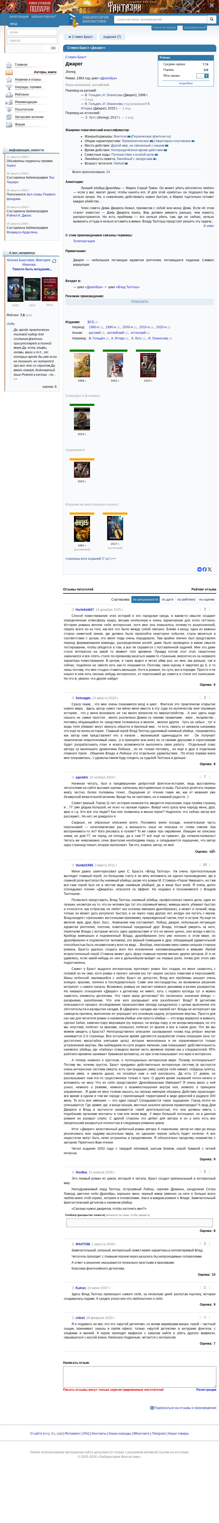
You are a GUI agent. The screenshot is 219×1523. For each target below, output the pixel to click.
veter (210, 226)
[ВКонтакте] (199, 569)
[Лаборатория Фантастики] (74, 20)
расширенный (195, 27)
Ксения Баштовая (20, 260)
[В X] (210, 569)
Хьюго (11, 165)
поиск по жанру (164, 27)
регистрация (19, 16)
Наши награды (120, 1433)
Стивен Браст (76, 57)
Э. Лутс (90, 117)
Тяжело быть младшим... (32, 269)
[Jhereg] (82, 541)
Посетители (24, 109)
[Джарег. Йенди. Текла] (115, 376)
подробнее (186, 83)
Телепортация (84, 241)
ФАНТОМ (83, 1244)
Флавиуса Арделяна (22, 232)
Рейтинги (22, 94)
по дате (168, 599)
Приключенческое (135, 141)
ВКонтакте (142, 1433)
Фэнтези (120, 136)
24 (108, 172)
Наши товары (178, 1433)
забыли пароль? (43, 16)
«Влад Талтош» (128, 287)
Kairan (81, 1288)
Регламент (73, 1433)
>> (15, 379)
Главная (21, 64)
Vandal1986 (84, 865)
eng (47, 1433)
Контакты (99, 1433)
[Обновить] (54, 263)
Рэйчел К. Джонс (19, 215)
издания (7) (112, 37)
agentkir (82, 777)
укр (59, 1433)
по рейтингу (186, 599)
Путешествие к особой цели (132, 154)
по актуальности (145, 599)
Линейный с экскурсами (134, 159)
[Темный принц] (50, 300)
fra (53, 1433)
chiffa (10, 324)
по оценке (206, 599)
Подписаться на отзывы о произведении (185, 1408)
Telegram (159, 1433)
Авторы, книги (45, 72)
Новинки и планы (28, 79)
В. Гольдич (93, 95)
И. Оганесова (113, 95)
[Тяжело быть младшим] (33, 301)
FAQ (86, 1433)
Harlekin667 (85, 610)
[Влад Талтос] (82, 376)
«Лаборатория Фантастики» (119, 1457)
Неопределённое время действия (137, 150)
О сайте (36, 1433)
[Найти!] (211, 19)
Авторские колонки (29, 117)
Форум (20, 124)
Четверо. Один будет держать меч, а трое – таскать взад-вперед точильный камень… (134, 1223)
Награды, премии (28, 87)
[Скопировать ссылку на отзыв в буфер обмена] (73, 610)
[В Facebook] (204, 569)
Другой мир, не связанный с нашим (137, 145)
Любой (119, 163)
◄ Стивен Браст (80, 37)
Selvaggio (83, 698)
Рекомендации (26, 102)
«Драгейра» (108, 78)
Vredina (81, 1172)
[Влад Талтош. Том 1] (148, 376)
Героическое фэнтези (149, 136)
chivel (80, 1318)
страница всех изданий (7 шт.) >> (90, 559)
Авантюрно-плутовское (173, 141)
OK (51, 48)
